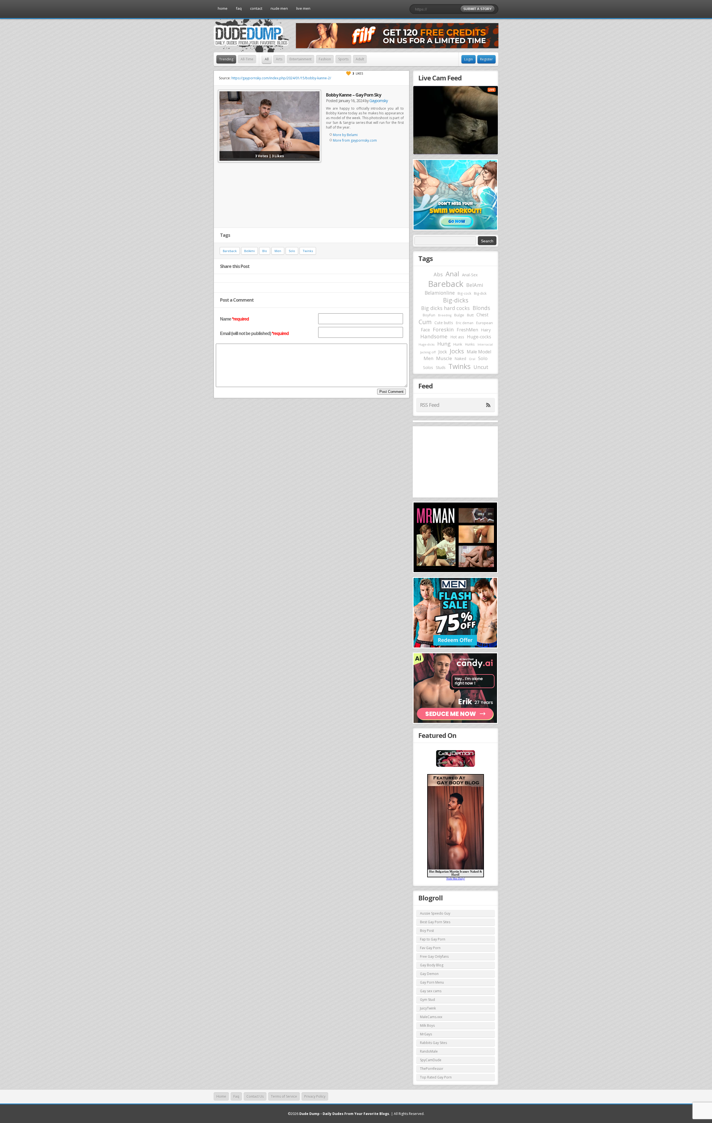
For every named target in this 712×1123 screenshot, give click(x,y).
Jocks (457, 351)
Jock (442, 352)
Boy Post (427, 930)
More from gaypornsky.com (355, 140)
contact (256, 8)
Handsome (434, 336)
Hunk (457, 344)
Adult (360, 59)
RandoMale (429, 1051)
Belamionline (440, 292)
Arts (279, 59)
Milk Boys (427, 1025)
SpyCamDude (430, 1060)
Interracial (485, 344)
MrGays (426, 1034)
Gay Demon (429, 973)
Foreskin (443, 329)
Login (468, 59)
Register (486, 59)
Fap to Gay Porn (432, 939)
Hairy (486, 330)
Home (221, 1096)
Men (278, 251)
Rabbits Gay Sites (433, 1042)
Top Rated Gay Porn (436, 1077)
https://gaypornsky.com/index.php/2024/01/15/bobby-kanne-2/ (281, 78)
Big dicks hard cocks (445, 308)
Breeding (444, 315)
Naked (460, 358)
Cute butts (443, 322)
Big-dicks (455, 300)
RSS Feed (429, 405)
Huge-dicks (426, 344)
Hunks (470, 344)
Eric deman (464, 323)
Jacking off (428, 352)
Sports (343, 59)
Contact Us (255, 1096)
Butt (470, 314)
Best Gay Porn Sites (435, 922)
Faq (236, 1096)
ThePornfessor (431, 1068)
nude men (279, 8)
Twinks (308, 251)
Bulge (459, 314)
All (267, 59)
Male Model (479, 352)
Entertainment (301, 59)
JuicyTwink (428, 1008)
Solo (292, 251)
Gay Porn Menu (432, 982)
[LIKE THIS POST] (348, 73)
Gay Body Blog (431, 965)
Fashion (325, 59)
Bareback (230, 251)
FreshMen (467, 330)
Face (425, 330)
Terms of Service (284, 1096)
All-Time (247, 59)
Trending (226, 59)
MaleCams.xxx (431, 1016)
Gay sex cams (430, 991)
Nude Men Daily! (455, 878)
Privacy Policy (314, 1096)
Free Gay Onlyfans (434, 956)
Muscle (444, 358)
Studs (441, 367)
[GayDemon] (455, 766)
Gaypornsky (378, 100)
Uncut (480, 366)
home (223, 8)
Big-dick (480, 293)
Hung (444, 343)
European (484, 322)
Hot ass (457, 336)
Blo (264, 251)
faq (239, 8)
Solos (428, 367)
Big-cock (464, 293)
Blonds (481, 308)
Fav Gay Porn (430, 947)
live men (303, 8)
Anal (452, 273)
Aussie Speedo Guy (435, 913)
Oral (472, 359)
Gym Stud (427, 999)
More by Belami (345, 134)
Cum (425, 322)
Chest (482, 315)
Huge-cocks (479, 337)
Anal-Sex (470, 274)
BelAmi (249, 251)
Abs (438, 274)
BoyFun (429, 314)
